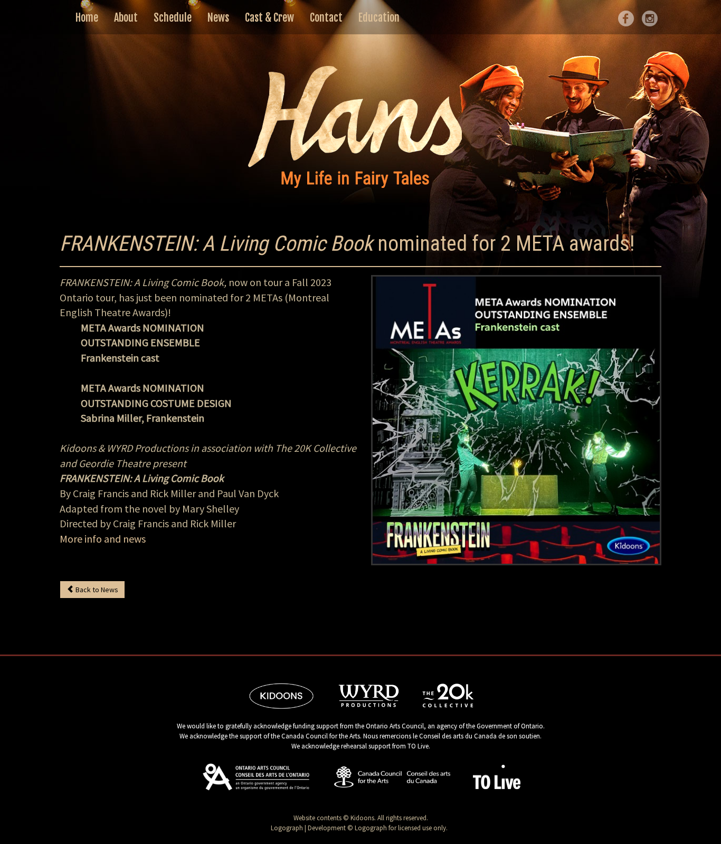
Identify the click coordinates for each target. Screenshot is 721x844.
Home (86, 17)
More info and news (103, 538)
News (218, 17)
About (126, 17)
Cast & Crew (269, 17)
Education (379, 17)
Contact (326, 17)
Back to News (96, 589)
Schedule (173, 17)
